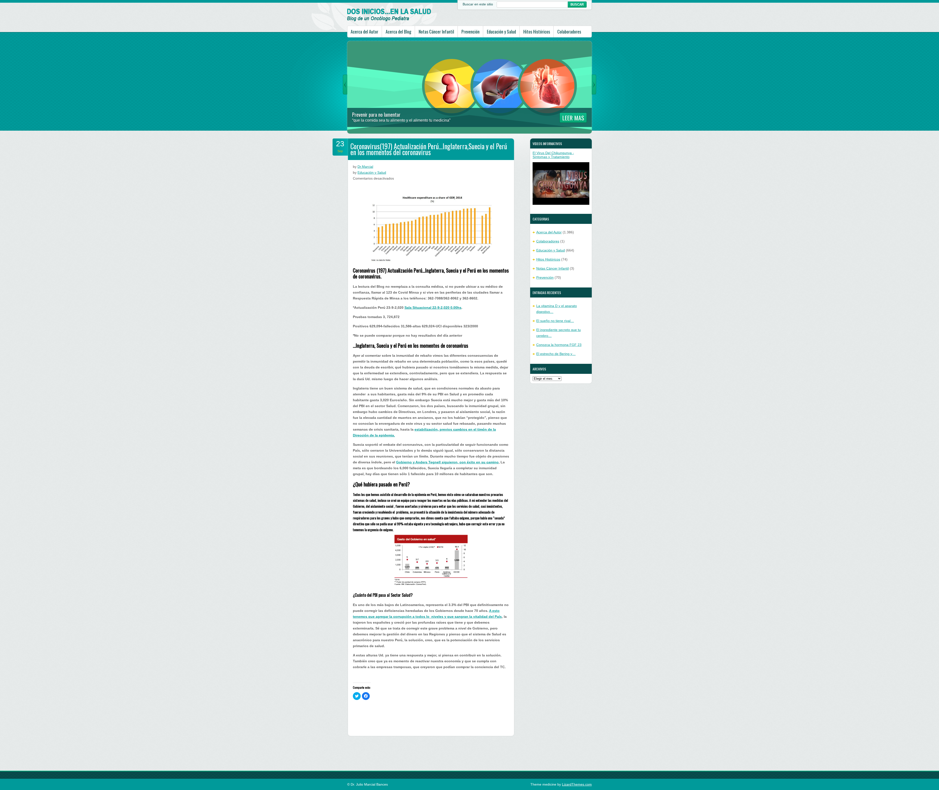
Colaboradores (569, 31)
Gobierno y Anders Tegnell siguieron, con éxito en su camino (447, 462)
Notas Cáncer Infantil (436, 31)
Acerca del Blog (398, 31)
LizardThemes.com (577, 784)
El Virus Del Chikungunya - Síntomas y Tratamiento (553, 155)
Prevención (470, 31)
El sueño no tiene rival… (555, 321)
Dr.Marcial (365, 167)
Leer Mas (573, 117)
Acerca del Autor (364, 31)
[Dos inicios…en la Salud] (389, 20)
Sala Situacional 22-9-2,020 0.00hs (432, 307)
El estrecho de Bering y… (556, 354)
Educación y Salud (501, 31)
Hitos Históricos (536, 31)
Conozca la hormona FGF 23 (558, 345)
